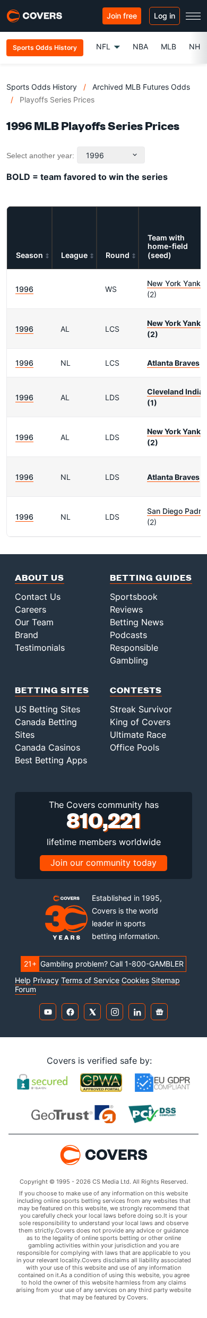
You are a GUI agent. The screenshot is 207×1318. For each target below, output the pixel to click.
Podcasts (128, 635)
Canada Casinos (47, 747)
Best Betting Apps (51, 760)
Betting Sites (52, 690)
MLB (168, 46)
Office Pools (134, 747)
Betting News (136, 622)
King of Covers (140, 722)
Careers (30, 609)
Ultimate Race (138, 734)
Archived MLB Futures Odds (141, 86)
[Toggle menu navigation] (193, 16)
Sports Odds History (41, 86)
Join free (122, 15)
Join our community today (103, 862)
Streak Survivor (141, 709)
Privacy (46, 980)
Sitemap (165, 980)
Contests (136, 690)
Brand (26, 635)
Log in (164, 15)
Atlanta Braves (173, 362)
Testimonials (40, 647)
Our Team (34, 622)
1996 (24, 289)
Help (23, 980)
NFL (103, 46)
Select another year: (40, 155)
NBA (140, 46)
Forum (25, 989)
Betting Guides (151, 577)
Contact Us (38, 596)
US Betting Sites (47, 709)
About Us (39, 577)
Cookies (135, 980)
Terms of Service (90, 980)
